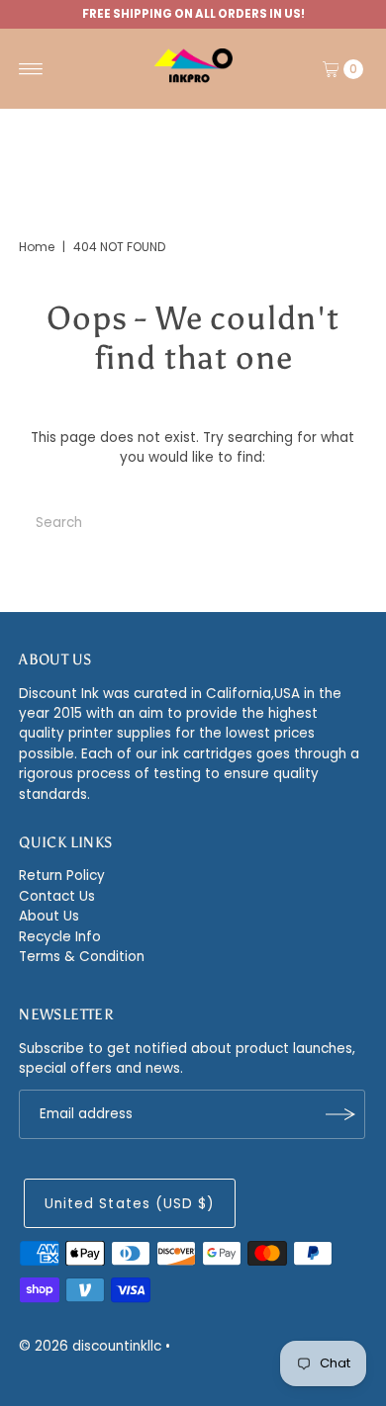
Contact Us (57, 896)
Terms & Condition (82, 956)
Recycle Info (60, 936)
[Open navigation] (31, 69)
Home (36, 246)
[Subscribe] (340, 1114)
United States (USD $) (129, 1203)
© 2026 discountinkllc (90, 1346)
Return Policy (62, 875)
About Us (49, 916)
